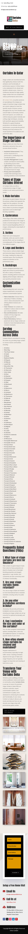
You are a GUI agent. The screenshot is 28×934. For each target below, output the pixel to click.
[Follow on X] (7, 919)
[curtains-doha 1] (14, 806)
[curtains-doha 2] (14, 750)
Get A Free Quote (14, 27)
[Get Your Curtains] (14, 824)
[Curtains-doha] (14, 732)
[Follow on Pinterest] (16, 919)
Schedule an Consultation (11, 53)
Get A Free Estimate (9, 711)
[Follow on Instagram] (10, 919)
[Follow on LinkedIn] (13, 919)
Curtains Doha (8, 100)
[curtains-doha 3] (14, 769)
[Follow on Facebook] (4, 919)
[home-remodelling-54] (14, 787)
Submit (15, 872)
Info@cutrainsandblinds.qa (14, 894)
